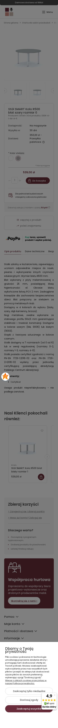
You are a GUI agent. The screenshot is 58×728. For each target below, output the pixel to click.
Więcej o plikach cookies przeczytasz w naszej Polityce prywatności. (26, 682)
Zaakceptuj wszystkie (29, 708)
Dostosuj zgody (29, 700)
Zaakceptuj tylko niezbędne (29, 691)
